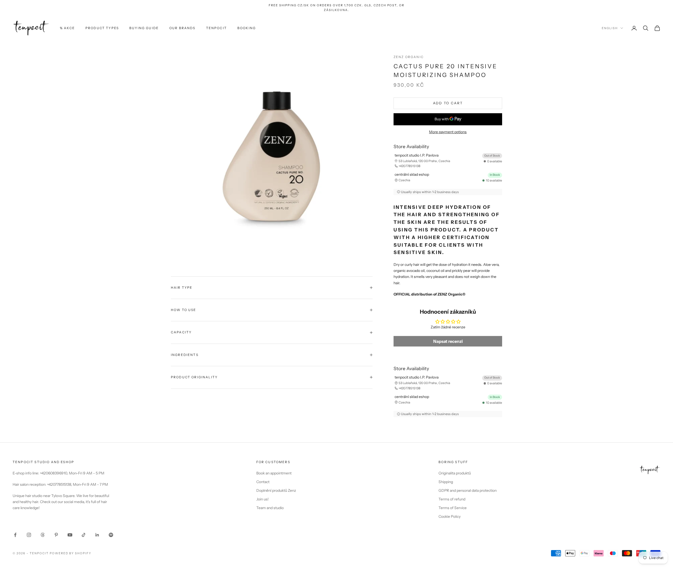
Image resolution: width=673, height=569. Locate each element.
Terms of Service (453, 507)
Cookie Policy (450, 516)
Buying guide (144, 28)
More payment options (448, 132)
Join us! (262, 499)
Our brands (182, 28)
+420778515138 (409, 166)
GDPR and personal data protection (468, 490)
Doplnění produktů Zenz (276, 490)
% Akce (67, 28)
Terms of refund (452, 499)
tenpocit (216, 28)
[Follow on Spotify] (111, 534)
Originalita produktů (455, 473)
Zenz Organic (409, 57)
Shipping (446, 481)
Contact (262, 481)
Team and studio (270, 507)
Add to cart (448, 103)
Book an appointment (274, 473)
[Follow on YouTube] (70, 534)
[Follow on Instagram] (29, 534)
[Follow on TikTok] (83, 534)
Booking (246, 28)
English (610, 28)
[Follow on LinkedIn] (97, 534)
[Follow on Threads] (42, 534)
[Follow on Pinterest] (56, 534)
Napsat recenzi (448, 341)
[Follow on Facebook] (15, 534)
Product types (102, 28)
